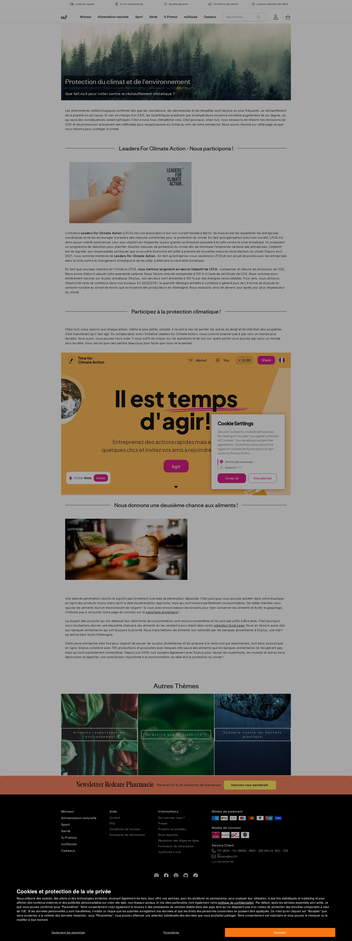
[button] (177, 465)
